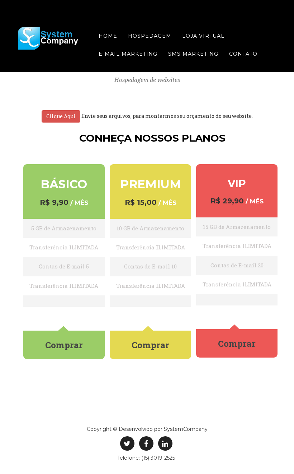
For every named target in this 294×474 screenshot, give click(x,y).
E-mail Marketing (128, 54)
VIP (237, 183)
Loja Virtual (203, 36)
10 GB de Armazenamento (150, 228)
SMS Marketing (193, 54)
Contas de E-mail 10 (150, 266)
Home (108, 36)
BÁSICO (64, 184)
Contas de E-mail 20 (237, 265)
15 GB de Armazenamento (237, 226)
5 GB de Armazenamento (63, 228)
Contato (243, 54)
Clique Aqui (61, 116)
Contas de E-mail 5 (64, 266)
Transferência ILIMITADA (63, 247)
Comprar (64, 344)
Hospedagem (149, 36)
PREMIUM (150, 184)
